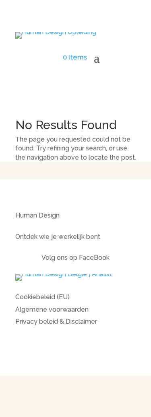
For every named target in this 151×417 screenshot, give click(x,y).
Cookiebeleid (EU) (42, 297)
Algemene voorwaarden (52, 309)
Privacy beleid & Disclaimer (56, 321)
